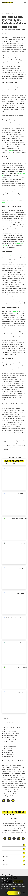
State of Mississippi (14, 200)
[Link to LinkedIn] (4, 838)
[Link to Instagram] (23, 838)
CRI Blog (4, 33)
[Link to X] (9, 838)
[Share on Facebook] (3, 800)
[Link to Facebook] (14, 838)
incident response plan (14, 256)
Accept (11, 893)
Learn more (12, 888)
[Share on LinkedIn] (13, 800)
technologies (14, 311)
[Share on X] (8, 800)
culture (11, 150)
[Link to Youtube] (18, 838)
